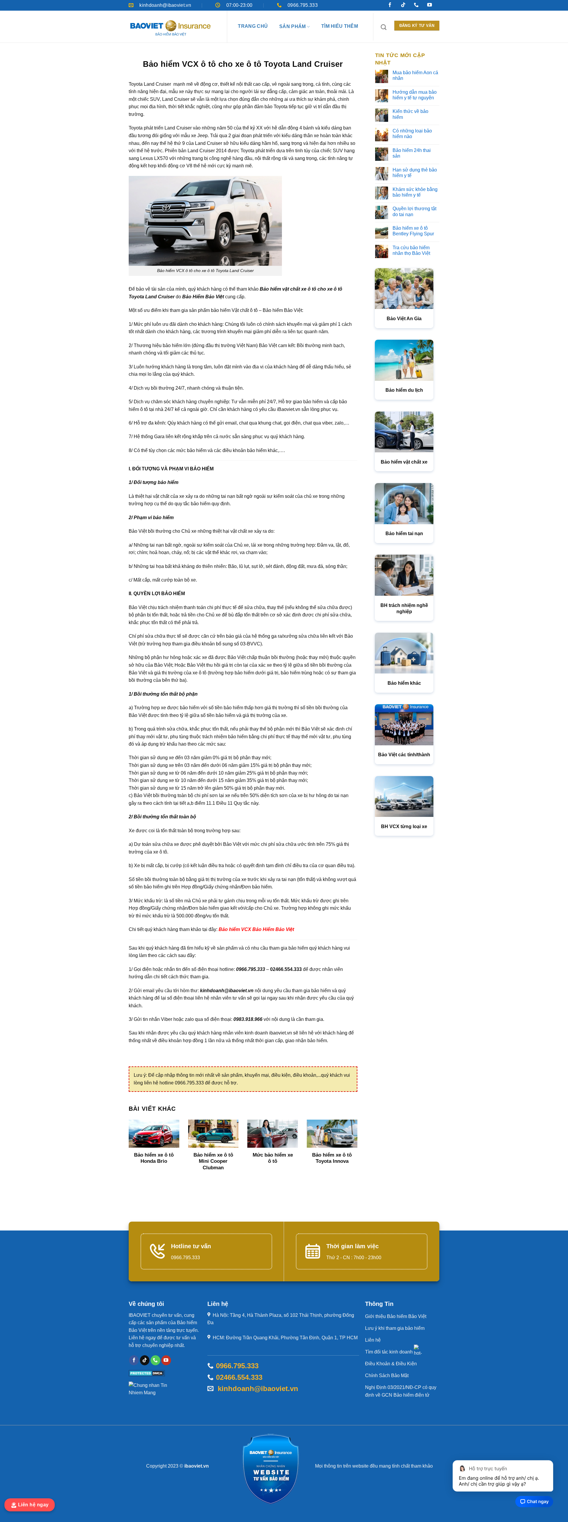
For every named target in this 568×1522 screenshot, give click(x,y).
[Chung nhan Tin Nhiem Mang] (151, 1391)
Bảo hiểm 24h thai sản (412, 153)
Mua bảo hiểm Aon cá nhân (415, 75)
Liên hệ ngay (34, 1504)
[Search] (383, 27)
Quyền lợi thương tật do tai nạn (414, 211)
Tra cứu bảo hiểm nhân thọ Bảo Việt (411, 250)
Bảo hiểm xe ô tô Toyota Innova (332, 1158)
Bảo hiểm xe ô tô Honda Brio (154, 1158)
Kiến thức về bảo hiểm (410, 114)
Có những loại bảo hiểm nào (412, 133)
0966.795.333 (237, 1366)
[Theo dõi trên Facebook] (390, 6)
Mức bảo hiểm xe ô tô (273, 1158)
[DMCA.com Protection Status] (147, 1372)
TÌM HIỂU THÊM (339, 26)
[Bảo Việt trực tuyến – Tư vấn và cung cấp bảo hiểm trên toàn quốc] (170, 28)
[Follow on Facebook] (134, 1360)
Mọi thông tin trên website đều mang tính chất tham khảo (374, 1465)
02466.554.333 (239, 1377)
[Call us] (155, 1360)
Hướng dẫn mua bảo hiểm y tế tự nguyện (415, 95)
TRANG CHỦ (253, 26)
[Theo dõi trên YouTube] (429, 6)
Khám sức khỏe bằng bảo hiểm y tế (415, 192)
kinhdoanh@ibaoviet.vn (256, 1389)
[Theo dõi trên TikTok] (403, 6)
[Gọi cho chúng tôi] (416, 6)
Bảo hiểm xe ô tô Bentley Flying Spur (413, 231)
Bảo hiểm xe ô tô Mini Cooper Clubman (213, 1161)
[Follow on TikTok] (145, 1360)
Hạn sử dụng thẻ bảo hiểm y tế (415, 172)
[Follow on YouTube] (166, 1360)
